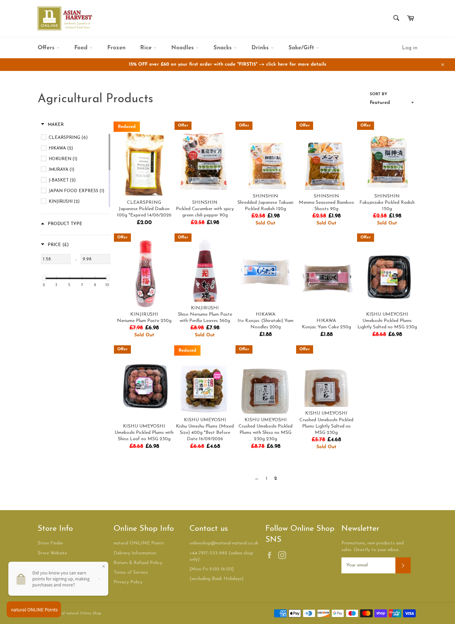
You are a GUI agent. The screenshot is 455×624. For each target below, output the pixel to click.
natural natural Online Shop (77, 613)
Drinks (261, 48)
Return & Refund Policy (138, 562)
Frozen (116, 48)
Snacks (224, 48)
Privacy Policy (128, 582)
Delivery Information (135, 553)
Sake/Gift (302, 48)
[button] (52, 125)
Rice (147, 48)
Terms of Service (131, 572)
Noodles (183, 48)
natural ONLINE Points (139, 543)
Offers (47, 48)
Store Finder (50, 543)
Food (82, 48)
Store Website (52, 553)
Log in (409, 48)
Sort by (378, 94)
